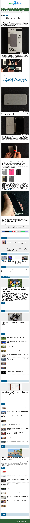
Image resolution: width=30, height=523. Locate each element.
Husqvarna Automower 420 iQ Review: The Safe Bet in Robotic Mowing (15, 337)
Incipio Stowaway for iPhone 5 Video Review (25, 262)
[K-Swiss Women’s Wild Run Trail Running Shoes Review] (15, 320)
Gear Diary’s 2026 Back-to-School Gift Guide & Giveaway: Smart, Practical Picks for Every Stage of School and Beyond (14, 289)
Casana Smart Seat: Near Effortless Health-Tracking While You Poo (15, 492)
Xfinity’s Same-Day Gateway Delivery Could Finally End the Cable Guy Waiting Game (17, 500)
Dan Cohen (8, 240)
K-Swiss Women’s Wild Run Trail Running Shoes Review (13, 323)
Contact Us (19, 522)
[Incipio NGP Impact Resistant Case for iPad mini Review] (4, 259)
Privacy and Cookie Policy (23, 520)
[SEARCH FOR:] (24, 12)
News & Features (4, 380)
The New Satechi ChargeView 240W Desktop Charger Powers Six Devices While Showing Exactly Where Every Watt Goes (17, 437)
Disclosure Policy (18, 520)
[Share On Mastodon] (26, 231)
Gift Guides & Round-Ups (21, 10)
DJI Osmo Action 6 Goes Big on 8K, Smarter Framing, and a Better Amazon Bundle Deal (17, 411)
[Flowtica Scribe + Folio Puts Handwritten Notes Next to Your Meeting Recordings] (15, 390)
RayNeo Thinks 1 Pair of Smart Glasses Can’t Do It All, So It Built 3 (15, 415)
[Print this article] (19, 231)
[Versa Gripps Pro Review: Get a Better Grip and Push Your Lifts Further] (3, 373)
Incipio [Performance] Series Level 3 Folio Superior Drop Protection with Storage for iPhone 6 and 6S (18, 262)
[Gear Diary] (14, 3)
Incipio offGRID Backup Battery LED (11, 262)
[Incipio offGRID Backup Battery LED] (10, 259)
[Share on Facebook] (3, 231)
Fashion (15, 10)
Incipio (5, 20)
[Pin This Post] (13, 231)
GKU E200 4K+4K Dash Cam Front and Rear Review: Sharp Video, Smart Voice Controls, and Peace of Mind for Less (17, 359)
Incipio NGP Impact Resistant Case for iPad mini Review (4, 262)
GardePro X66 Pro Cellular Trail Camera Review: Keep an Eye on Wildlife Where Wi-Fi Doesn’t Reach (17, 350)
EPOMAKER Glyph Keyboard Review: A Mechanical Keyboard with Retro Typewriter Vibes (17, 362)
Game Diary (7, 10)
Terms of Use (25, 521)
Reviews (2, 260)
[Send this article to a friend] (16, 231)
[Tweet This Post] (7, 231)
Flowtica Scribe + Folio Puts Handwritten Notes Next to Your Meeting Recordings (14, 393)
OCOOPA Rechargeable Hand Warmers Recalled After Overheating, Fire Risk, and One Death (17, 484)
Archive (16, 522)
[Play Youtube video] (14, 150)
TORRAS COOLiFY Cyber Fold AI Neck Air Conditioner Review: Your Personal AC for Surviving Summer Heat (16, 346)
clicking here (8, 189)
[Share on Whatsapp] (23, 231)
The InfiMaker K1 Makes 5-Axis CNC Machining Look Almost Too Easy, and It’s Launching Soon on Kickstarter (17, 429)
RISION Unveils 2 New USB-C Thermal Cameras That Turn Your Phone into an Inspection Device (17, 480)
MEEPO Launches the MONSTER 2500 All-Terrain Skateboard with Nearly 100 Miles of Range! (17, 488)
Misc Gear (11, 10)
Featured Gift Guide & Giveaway (6, 276)
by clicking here (17, 273)
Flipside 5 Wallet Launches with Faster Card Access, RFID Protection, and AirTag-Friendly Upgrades (17, 505)
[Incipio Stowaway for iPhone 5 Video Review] (25, 259)
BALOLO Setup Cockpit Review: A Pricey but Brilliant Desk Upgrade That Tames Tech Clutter (17, 342)
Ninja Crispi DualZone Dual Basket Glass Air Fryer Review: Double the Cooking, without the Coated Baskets (17, 355)
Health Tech (18, 8)
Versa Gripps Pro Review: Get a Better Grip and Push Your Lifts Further (15, 371)
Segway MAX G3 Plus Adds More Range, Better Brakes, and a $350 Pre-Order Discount (17, 441)
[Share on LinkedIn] (10, 231)
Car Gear (14, 8)
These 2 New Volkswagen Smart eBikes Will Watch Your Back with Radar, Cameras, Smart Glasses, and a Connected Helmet (17, 433)
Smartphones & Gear (5, 8)
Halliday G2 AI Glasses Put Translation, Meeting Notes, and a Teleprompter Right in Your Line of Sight (17, 497)
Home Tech (10, 8)
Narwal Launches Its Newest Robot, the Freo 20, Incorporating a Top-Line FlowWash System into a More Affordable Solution (17, 475)
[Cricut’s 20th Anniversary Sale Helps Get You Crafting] (3, 425)
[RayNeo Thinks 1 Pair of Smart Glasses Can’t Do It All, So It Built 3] (3, 417)
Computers (3, 10)
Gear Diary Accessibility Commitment (20, 521)
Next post (17, 234)
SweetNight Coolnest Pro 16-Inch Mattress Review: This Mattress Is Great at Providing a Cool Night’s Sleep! (17, 420)
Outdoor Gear (23, 8)
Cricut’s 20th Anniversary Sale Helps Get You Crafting (13, 424)
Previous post (13, 234)
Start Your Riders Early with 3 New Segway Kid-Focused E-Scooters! (13, 458)
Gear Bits (3, 446)
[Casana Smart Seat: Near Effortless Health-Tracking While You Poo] (3, 493)
